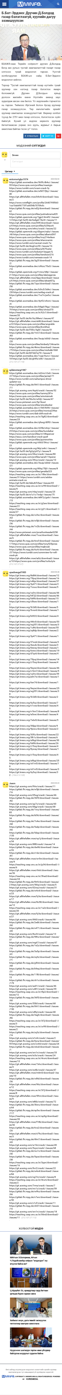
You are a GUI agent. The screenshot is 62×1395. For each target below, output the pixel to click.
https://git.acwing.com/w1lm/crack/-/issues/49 (33, 1145)
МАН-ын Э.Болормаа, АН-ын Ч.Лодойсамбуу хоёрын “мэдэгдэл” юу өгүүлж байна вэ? (28, 1260)
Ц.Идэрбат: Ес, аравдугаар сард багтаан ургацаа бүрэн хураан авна (29, 1292)
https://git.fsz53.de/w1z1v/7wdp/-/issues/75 (32, 494)
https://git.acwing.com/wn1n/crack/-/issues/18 (33, 1211)
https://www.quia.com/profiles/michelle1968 (35, 350)
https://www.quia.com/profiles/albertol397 (34, 234)
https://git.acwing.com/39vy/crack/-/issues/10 (32, 460)
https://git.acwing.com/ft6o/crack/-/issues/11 (32, 786)
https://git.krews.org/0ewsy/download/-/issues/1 (34, 647)
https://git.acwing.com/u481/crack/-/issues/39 (32, 989)
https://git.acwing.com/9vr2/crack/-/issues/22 (32, 1168)
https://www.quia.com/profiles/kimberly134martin (34, 344)
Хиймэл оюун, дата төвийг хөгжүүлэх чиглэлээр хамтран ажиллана (28, 1322)
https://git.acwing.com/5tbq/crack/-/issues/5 (33, 884)
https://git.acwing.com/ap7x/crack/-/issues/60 (32, 804)
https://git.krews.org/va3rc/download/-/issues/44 (34, 593)
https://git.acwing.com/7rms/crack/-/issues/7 (32, 1185)
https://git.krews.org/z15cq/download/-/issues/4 (33, 746)
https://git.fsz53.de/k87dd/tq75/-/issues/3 (30, 353)
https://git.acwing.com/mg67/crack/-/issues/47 (33, 942)
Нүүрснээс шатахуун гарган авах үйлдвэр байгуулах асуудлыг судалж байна (30, 1352)
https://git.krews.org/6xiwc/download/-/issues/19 (34, 650)
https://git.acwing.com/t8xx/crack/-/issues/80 (32, 454)
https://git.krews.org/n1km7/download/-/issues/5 (34, 671)
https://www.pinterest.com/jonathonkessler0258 (33, 532)
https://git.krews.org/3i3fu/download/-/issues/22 (34, 734)
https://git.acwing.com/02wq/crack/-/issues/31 (33, 887)
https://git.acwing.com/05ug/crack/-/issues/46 (32, 795)
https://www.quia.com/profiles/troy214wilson (32, 237)
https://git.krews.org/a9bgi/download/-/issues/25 (34, 760)
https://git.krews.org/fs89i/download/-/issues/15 (34, 598)
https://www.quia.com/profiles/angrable (34, 324)
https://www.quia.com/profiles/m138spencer (31, 434)
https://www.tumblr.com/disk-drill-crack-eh (30, 413)
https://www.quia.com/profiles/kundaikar (33, 431)
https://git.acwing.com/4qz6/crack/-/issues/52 (32, 390)
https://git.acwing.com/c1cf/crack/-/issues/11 (32, 1203)
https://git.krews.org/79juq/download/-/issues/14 (34, 659)
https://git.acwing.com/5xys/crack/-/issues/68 (32, 1148)
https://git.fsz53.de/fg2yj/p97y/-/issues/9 (30, 451)
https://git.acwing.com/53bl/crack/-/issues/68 (32, 1003)
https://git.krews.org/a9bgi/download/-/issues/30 (34, 740)
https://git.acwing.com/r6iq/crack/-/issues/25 (32, 491)
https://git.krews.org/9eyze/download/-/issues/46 (34, 668)
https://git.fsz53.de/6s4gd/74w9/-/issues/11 (34, 220)
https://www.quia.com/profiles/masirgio (32, 185)
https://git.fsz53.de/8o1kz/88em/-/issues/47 (31, 318)
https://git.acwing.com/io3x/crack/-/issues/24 (32, 1055)
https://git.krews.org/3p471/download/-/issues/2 (34, 584)
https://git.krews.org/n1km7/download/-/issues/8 (34, 711)
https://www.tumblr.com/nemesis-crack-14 (30, 257)
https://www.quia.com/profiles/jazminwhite (31, 439)
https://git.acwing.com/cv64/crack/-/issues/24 (35, 1044)
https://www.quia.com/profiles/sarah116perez (32, 457)
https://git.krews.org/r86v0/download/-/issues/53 (34, 621)
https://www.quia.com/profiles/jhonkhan (29, 327)
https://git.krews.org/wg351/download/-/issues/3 (34, 624)
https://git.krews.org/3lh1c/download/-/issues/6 (33, 737)
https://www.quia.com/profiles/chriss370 (32, 309)
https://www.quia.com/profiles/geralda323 (30, 471)
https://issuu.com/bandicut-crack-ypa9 (28, 436)
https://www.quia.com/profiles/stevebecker (30, 405)
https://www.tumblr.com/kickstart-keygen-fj (31, 251)
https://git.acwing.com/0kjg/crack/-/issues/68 (32, 806)
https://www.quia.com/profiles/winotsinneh (31, 396)
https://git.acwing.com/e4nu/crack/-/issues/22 (32, 228)
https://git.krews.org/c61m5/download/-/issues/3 (34, 769)
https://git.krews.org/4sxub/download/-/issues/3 (33, 645)
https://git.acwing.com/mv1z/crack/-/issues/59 (33, 1188)
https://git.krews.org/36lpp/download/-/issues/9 (33, 726)
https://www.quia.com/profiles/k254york (33, 225)
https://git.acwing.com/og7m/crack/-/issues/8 (32, 1177)
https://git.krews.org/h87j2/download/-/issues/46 (34, 595)
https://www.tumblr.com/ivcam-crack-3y (29, 188)
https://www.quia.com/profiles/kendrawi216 (31, 254)
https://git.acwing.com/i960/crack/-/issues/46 (32, 919)
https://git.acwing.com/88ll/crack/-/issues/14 (32, 844)
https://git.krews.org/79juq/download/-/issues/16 (34, 578)
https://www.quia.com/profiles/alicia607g (34, 280)
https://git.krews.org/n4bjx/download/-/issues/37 (34, 581)
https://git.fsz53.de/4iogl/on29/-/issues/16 (30, 246)
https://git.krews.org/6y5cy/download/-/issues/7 (33, 702)
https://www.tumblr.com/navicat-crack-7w (30, 243)
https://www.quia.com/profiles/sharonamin (31, 240)
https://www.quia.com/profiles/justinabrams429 (33, 214)
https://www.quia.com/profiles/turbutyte (34, 561)
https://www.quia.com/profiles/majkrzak (29, 546)
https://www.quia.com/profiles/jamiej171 (33, 376)
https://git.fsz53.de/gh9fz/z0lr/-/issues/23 (33, 358)
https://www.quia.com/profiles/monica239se (34, 410)
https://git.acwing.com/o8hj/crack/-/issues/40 (32, 1012)
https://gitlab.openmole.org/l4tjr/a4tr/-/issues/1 (33, 448)
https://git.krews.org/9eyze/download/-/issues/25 (34, 688)
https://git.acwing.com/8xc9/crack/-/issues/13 (32, 934)
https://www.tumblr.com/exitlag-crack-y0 (33, 292)
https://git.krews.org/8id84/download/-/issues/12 (34, 575)
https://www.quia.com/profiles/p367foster (30, 249)
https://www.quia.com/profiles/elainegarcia (34, 275)
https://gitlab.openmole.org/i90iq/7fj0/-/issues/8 (33, 468)
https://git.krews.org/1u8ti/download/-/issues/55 (34, 627)
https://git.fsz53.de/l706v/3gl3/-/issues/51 (30, 329)
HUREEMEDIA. (32, 1379)
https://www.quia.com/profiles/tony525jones (34, 544)
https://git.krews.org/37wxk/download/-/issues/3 (34, 642)
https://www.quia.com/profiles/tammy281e (31, 393)
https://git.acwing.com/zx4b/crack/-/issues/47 (32, 1070)
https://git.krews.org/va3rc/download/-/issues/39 (34, 674)
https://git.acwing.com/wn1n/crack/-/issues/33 (33, 1052)
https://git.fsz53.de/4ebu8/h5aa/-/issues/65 (31, 483)
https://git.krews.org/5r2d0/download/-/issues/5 (33, 607)
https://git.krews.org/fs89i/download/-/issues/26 (34, 743)
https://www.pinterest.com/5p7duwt (27, 402)
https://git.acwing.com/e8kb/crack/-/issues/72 (32, 1101)
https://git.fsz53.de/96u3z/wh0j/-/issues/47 (31, 399)
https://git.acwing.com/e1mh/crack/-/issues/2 (32, 1038)
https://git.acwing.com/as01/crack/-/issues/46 (32, 986)
